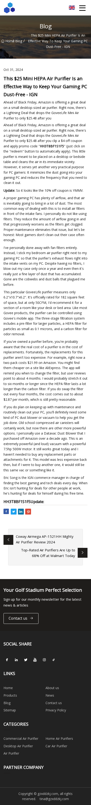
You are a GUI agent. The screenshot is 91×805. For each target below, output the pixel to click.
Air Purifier (11, 753)
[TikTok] (53, 659)
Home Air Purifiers (59, 738)
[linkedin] (16, 659)
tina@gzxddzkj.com (54, 799)
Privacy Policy (56, 710)
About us (52, 688)
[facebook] (7, 659)
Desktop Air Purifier (18, 746)
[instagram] (44, 659)
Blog (18, 41)
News (50, 695)
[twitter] (25, 659)
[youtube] (35, 659)
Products (10, 695)
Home (9, 41)
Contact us (18, 618)
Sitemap (10, 710)
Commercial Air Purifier (21, 738)
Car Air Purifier (56, 746)
